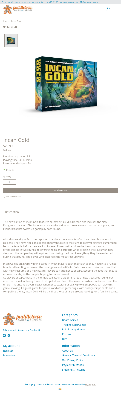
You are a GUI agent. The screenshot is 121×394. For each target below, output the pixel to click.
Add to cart (60, 190)
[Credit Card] (60, 389)
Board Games (70, 320)
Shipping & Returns (73, 369)
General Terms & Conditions (78, 355)
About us (67, 350)
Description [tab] (12, 212)
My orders (9, 355)
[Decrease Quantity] (6, 182)
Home (6, 21)
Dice (64, 339)
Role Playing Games (73, 329)
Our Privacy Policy (72, 360)
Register (8, 350)
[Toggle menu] (115, 9)
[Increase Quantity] (13, 182)
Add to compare (13, 196)
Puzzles (66, 334)
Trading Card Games (74, 324)
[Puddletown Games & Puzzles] (17, 9)
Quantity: (7, 176)
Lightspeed (90, 384)
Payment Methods (73, 365)
